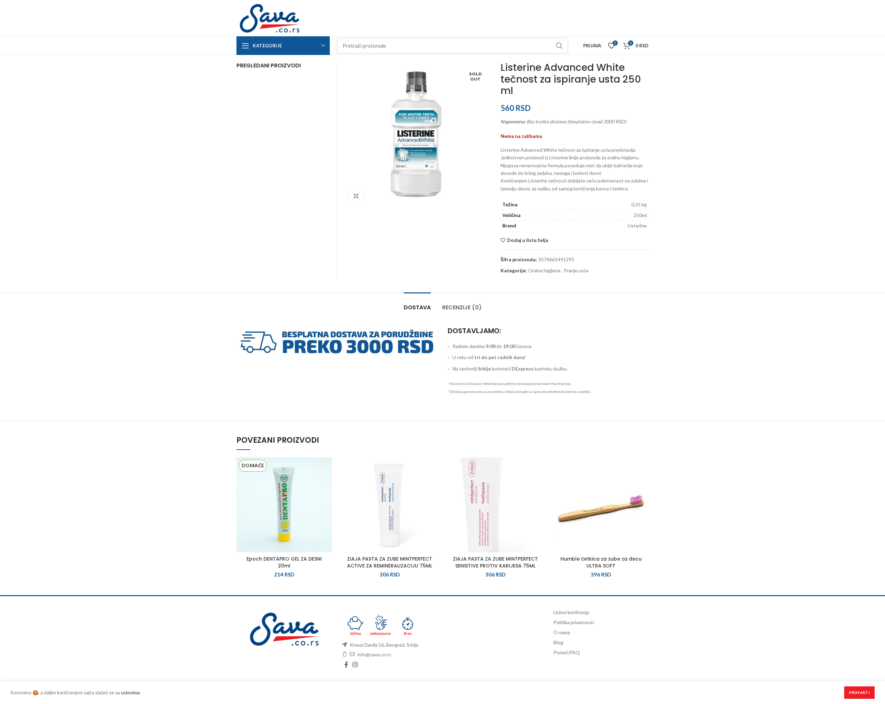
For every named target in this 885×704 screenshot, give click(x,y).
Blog (558, 642)
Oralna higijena (544, 270)
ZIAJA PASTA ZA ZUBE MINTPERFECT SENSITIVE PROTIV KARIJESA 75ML (495, 562)
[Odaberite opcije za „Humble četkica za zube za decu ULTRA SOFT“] (643, 484)
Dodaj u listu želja (527, 240)
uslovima (130, 692)
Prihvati (859, 692)
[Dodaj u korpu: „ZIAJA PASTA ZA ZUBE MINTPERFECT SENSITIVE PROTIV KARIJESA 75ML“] (538, 484)
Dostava (417, 307)
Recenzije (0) (462, 307)
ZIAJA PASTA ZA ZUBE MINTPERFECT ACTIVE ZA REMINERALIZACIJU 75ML (389, 562)
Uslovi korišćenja (571, 612)
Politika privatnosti (573, 622)
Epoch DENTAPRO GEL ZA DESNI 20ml (284, 562)
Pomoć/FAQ (566, 652)
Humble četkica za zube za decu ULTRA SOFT (601, 562)
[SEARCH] (559, 46)
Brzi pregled (326, 499)
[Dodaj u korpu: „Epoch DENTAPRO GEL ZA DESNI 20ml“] (326, 484)
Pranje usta (576, 270)
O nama (561, 632)
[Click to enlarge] (356, 196)
